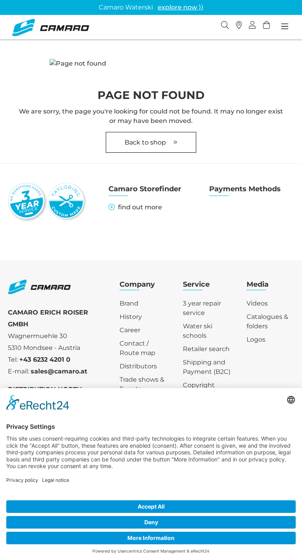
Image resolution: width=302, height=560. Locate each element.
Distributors (138, 366)
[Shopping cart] (267, 26)
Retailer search (206, 349)
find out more (140, 207)
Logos (256, 339)
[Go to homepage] (50, 27)
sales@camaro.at (59, 371)
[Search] (224, 26)
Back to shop (146, 142)
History (131, 316)
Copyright (199, 385)
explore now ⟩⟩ (180, 7)
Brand (129, 303)
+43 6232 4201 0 (44, 359)
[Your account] (252, 26)
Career (130, 330)
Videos (257, 303)
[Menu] (285, 26)
